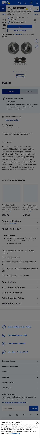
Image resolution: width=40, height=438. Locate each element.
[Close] (37, 422)
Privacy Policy (14, 433)
